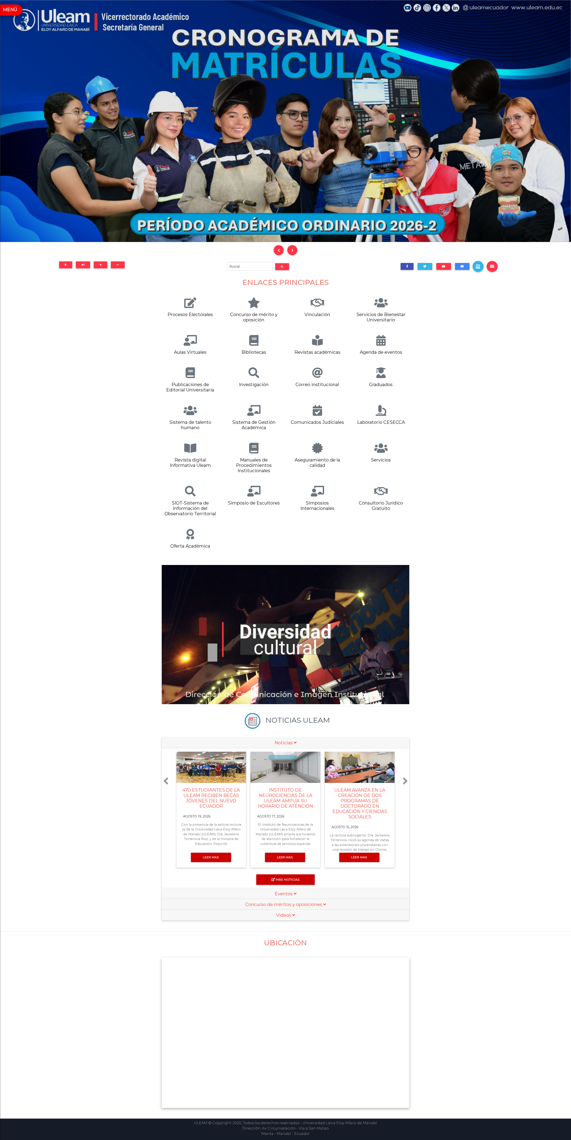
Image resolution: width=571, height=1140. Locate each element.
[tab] (285, 742)
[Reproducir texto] (83, 264)
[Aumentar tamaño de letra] (100, 264)
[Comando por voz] (65, 264)
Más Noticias (288, 879)
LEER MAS (211, 857)
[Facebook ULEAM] (407, 266)
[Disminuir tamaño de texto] (117, 264)
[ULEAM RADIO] (492, 266)
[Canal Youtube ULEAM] (443, 266)
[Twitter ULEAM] (425, 266)
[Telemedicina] (478, 266)
